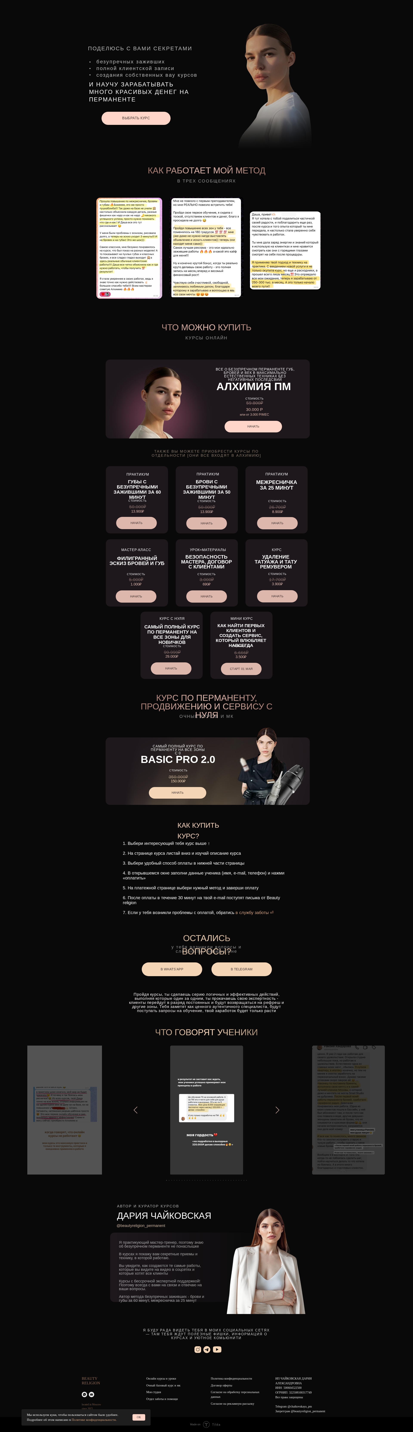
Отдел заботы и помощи (162, 1399)
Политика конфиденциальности (231, 1378)
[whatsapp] (84, 1394)
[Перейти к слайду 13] (197, 1180)
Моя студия (153, 1392)
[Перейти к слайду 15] (202, 1180)
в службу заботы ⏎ (254, 912)
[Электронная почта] (91, 1394)
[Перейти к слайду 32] (246, 1180)
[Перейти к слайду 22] (220, 1180)
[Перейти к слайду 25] (228, 1180)
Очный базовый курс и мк (163, 1385)
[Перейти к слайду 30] (241, 1180)
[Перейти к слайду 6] (179, 1180)
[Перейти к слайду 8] (184, 1180)
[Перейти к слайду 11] (192, 1180)
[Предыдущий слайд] (135, 1110)
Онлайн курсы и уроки (161, 1378)
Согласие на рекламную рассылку (232, 1403)
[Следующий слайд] (277, 1110)
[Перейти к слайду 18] (210, 1180)
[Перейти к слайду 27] (233, 1180)
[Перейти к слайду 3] (171, 1180)
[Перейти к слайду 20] (215, 1180)
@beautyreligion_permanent (141, 1226)
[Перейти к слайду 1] (166, 1180)
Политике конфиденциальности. (94, 1419)
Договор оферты (221, 1385)
